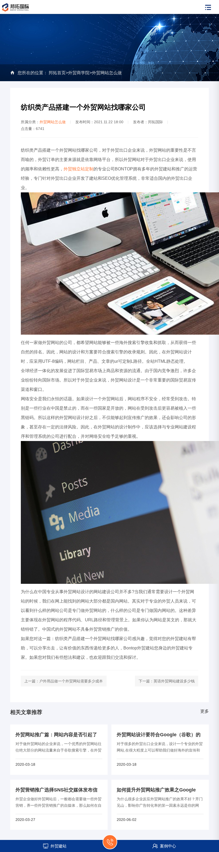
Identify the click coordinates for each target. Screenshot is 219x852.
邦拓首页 (57, 72)
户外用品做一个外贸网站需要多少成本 (71, 681)
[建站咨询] (110, 845)
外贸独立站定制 (78, 169)
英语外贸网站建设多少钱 (174, 681)
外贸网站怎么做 (107, 72)
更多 (204, 711)
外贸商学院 (78, 72)
